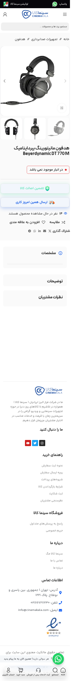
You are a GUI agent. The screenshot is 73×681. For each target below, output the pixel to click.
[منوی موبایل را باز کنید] (65, 14)
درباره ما (58, 568)
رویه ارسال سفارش (51, 472)
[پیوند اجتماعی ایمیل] (44, 231)
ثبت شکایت (56, 493)
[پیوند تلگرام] (29, 231)
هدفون (20, 39)
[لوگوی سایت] (35, 14)
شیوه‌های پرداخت (52, 479)
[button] (65, 81)
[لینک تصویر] (48, 390)
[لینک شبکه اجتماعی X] (50, 231)
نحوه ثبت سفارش (52, 465)
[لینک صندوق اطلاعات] (59, 4)
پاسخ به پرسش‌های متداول (46, 524)
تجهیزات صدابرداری (44, 39)
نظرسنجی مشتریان (51, 500)
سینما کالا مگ (54, 554)
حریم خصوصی (54, 530)
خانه (66, 39)
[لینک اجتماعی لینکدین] (39, 231)
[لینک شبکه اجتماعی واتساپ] (34, 231)
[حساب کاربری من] (5, 14)
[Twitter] (35, 443)
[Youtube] (28, 443)
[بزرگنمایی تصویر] (62, 108)
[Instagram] (42, 443)
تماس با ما (56, 561)
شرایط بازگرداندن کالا (50, 487)
